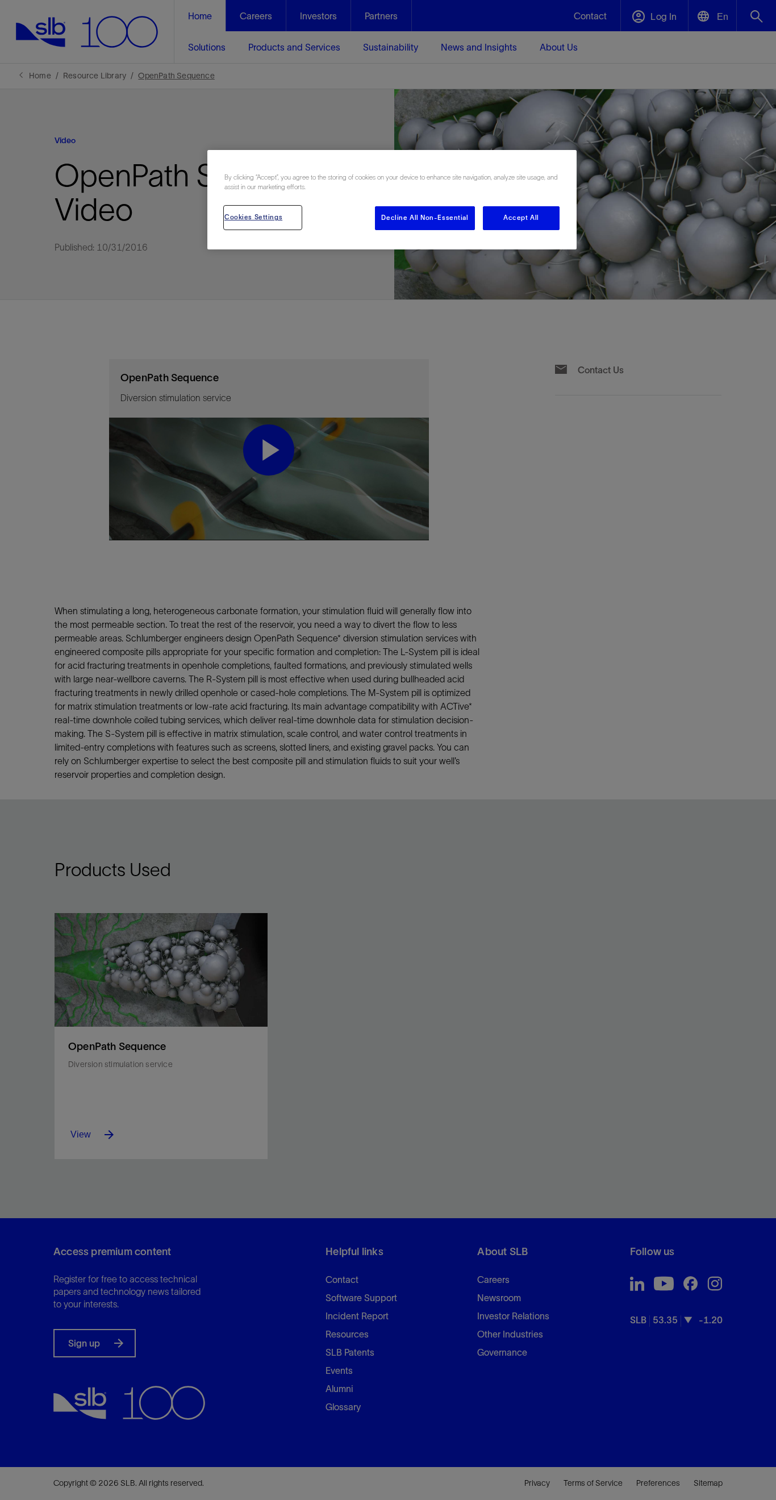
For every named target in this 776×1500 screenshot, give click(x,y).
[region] (392, 199)
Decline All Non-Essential (424, 217)
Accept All (521, 217)
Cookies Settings (253, 217)
